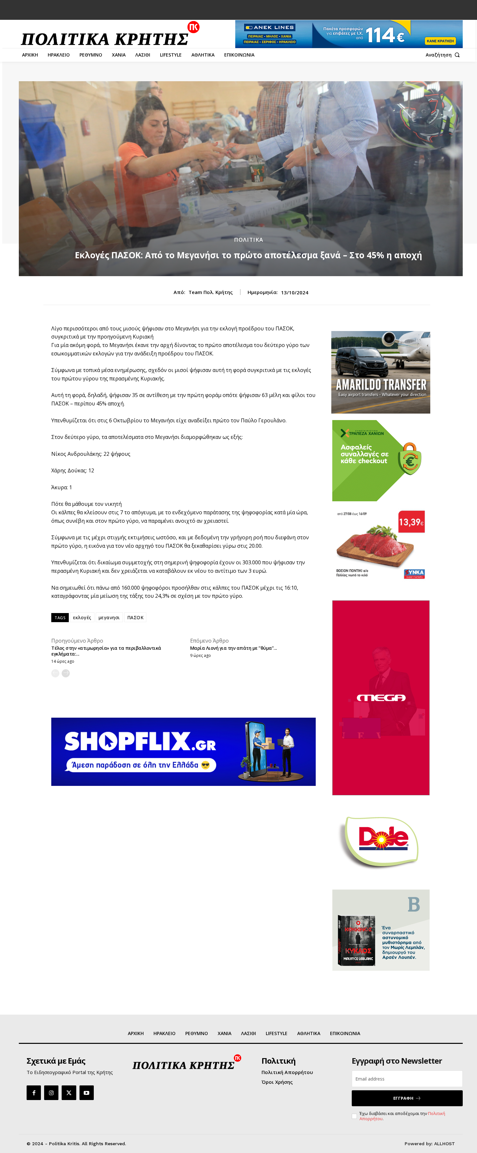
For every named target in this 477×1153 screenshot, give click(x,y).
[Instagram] (51, 1092)
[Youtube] (87, 1092)
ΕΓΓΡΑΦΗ (403, 1098)
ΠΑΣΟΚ (135, 617)
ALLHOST (444, 1143)
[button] (444, 55)
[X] (69, 1092)
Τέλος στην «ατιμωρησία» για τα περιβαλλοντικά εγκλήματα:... (106, 651)
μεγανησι (109, 617)
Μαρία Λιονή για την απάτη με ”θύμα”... (233, 648)
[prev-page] (55, 673)
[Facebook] (34, 1092)
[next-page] (66, 673)
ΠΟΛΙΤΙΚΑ (248, 239)
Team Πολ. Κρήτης (211, 292)
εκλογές (82, 617)
